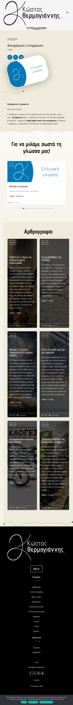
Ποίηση (36, 626)
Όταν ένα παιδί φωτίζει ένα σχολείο (54, 374)
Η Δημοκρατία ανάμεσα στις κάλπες (22, 461)
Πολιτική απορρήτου (46, 702)
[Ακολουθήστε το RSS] (42, 673)
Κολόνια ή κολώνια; (36, 183)
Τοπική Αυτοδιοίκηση (36, 592)
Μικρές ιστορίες (36, 597)
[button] (20, 208)
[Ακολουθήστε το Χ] (15, 57)
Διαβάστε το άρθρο (15, 313)
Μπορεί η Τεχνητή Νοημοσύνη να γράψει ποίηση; (22, 376)
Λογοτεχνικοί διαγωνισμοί (36, 611)
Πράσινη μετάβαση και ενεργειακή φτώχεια (54, 467)
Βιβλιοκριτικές (36, 602)
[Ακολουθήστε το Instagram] (21, 57)
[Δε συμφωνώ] (71, 700)
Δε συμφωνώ (33, 702)
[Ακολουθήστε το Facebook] (9, 57)
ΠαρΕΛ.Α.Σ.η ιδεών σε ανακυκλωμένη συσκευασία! (22, 285)
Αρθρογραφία (12, 242)
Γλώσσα (9, 50)
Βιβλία (36, 568)
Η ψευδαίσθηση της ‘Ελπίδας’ (54, 279)
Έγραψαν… (36, 631)
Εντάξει (24, 702)
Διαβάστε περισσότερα (16, 196)
